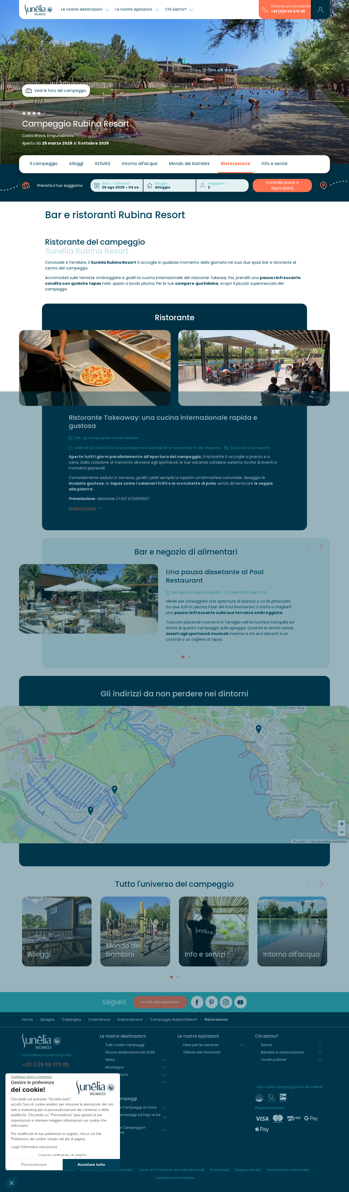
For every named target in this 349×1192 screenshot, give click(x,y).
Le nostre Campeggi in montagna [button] (126, 1130)
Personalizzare (34, 1164)
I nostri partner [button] (274, 1059)
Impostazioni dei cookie (288, 1169)
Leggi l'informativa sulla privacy (34, 1147)
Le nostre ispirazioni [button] (134, 9)
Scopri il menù (82, 508)
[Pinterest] (211, 1002)
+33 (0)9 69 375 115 (288, 11)
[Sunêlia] (38, 9)
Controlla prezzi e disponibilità (282, 185)
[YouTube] (240, 1002)
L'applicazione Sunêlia (174, 1177)
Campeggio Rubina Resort (173, 1019)
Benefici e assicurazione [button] (282, 1052)
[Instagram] (226, 1002)
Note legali (219, 1169)
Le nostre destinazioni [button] (82, 9)
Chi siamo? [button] (176, 9)
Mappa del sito (248, 1169)
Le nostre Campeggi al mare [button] (131, 1107)
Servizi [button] (266, 1045)
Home (27, 1019)
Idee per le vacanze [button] (201, 1045)
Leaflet (300, 841)
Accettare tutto (91, 1164)
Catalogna (71, 1019)
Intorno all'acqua (139, 163)
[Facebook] (197, 1002)
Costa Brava (99, 1019)
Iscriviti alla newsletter (160, 1002)
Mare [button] (110, 1059)
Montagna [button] (115, 1067)
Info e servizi (274, 163)
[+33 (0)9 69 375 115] (265, 9)
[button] (11, 1182)
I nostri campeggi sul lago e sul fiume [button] (133, 1117)
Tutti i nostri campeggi (125, 1045)
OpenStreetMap (321, 841)
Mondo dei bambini (189, 163)
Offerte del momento (202, 1052)
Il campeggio (44, 163)
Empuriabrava (130, 1019)
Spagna (47, 1019)
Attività (102, 163)
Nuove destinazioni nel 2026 (130, 1052)
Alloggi (76, 163)
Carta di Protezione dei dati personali (171, 1169)
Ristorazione (235, 163)
